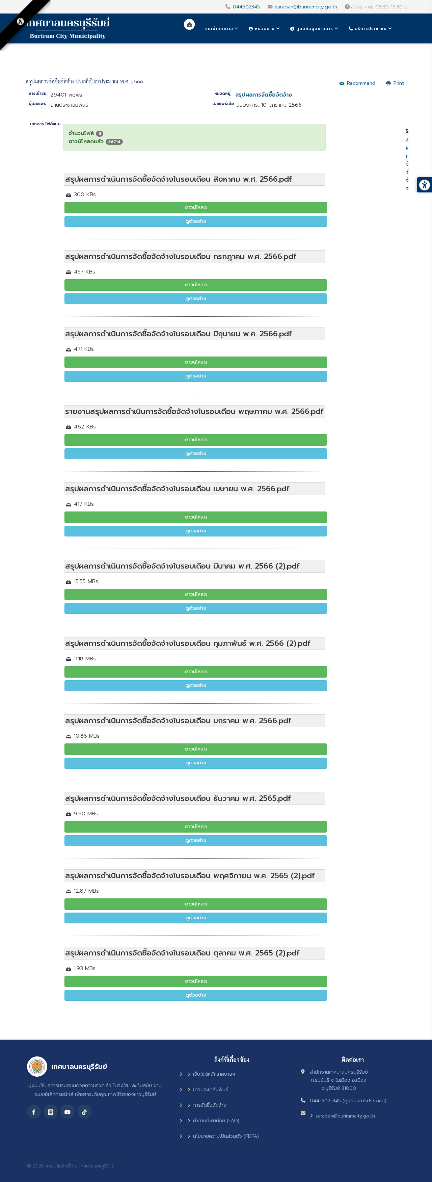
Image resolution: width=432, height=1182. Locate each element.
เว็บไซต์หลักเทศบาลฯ (214, 1074)
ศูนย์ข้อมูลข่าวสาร (314, 29)
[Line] (50, 1112)
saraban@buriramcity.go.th (306, 6)
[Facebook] (33, 1112)
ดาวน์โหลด (196, 207)
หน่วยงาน (264, 29)
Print (399, 83)
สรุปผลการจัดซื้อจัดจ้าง (263, 95)
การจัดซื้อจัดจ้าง (209, 1105)
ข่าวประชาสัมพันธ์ (210, 1089)
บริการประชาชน (370, 29)
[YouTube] (67, 1112)
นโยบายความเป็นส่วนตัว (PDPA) (226, 1136)
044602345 (246, 6)
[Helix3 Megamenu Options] (405, 28)
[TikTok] (84, 1112)
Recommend (361, 83)
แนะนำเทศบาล (219, 29)
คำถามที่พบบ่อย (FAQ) (216, 1120)
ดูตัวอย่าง (196, 221)
